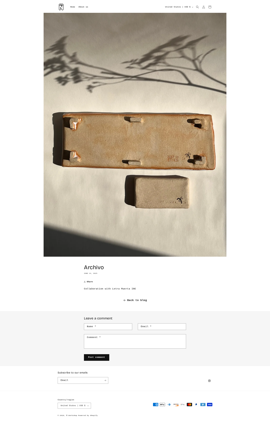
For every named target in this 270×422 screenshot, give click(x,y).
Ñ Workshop (71, 415)
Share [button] (90, 282)
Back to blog (137, 300)
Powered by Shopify (88, 415)
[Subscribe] (105, 380)
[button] (197, 7)
